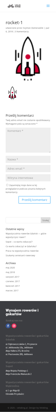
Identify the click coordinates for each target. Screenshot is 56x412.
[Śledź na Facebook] (8, 325)
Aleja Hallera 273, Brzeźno (17, 350)
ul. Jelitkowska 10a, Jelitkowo (19, 347)
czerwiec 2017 (13, 281)
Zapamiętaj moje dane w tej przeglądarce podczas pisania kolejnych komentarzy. (26, 189)
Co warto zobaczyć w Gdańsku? (21, 246)
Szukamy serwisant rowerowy (20, 255)
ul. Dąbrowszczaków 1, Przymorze (21, 344)
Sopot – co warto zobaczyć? (19, 241)
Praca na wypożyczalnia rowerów (22, 250)
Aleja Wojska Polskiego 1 (17, 370)
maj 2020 (10, 267)
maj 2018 (10, 272)
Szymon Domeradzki (33, 27)
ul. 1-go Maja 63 (13, 390)
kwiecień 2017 (13, 285)
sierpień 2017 (12, 276)
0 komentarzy (22, 31)
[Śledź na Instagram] (14, 325)
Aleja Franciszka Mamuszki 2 (18, 374)
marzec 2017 (12, 290)
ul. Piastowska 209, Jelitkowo (19, 354)
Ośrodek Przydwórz (15, 394)
